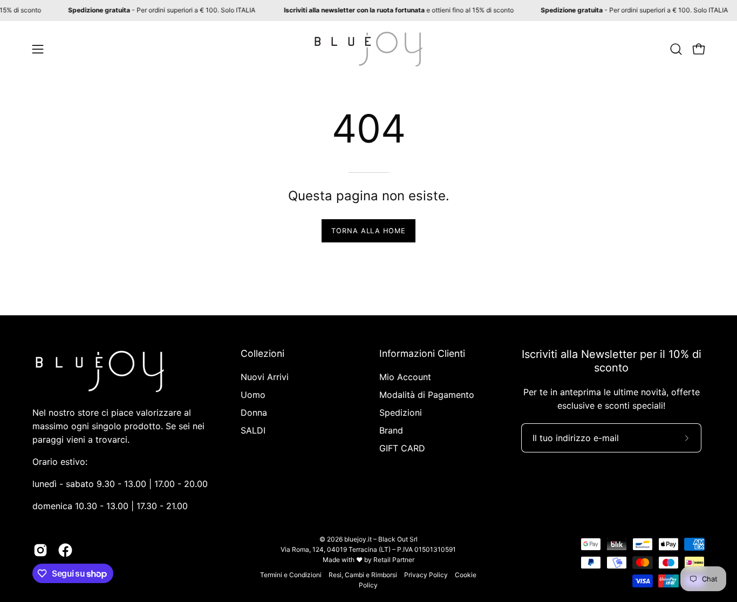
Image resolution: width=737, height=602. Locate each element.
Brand (391, 430)
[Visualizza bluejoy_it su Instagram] (40, 550)
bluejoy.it (358, 539)
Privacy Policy (426, 575)
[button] (676, 49)
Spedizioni (400, 412)
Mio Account (405, 376)
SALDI (253, 430)
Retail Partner (393, 560)
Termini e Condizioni (291, 575)
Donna (254, 412)
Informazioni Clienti (422, 353)
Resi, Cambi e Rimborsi (363, 575)
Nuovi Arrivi (265, 376)
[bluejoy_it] (368, 49)
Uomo (253, 394)
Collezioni (262, 353)
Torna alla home (368, 231)
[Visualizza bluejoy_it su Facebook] (65, 550)
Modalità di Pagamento (426, 394)
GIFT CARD (402, 448)
